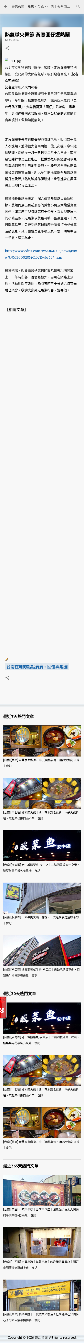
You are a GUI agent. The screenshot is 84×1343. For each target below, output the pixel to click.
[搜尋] (78, 6)
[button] (7, 48)
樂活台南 (41, 1337)
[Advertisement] (42, 485)
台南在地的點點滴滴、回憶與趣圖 (37, 667)
